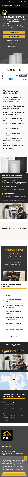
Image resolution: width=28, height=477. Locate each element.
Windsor (21, 415)
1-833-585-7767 (17, 40)
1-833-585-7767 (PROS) (8, 451)
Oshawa (21, 413)
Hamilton (13, 415)
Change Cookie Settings (14, 474)
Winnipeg (13, 410)
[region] (14, 466)
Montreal (5, 410)
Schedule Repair (14, 32)
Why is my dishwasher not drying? (13, 138)
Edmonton (5, 415)
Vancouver (5, 411)
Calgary (5, 413)
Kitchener (13, 417)
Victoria (21, 410)
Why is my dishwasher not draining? (14, 118)
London (21, 408)
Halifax (21, 411)
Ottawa (13, 408)
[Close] (25, 458)
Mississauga (5, 417)
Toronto (4, 408)
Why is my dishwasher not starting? (13, 121)
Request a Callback (14, 36)
